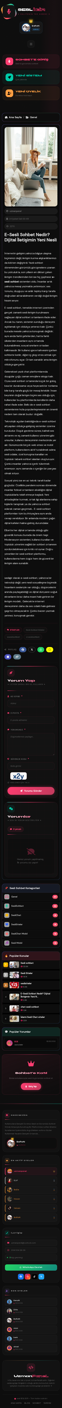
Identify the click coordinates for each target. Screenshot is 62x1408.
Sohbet (37, 1403)
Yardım (47, 1403)
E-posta (16, 713)
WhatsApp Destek (32, 1267)
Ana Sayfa (15, 117)
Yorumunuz (18, 729)
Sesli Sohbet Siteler (35, 630)
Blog (27, 1403)
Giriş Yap (32, 1086)
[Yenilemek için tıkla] (18, 776)
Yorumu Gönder (33, 790)
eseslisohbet (13, 637)
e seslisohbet (32, 637)
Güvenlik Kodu (20, 758)
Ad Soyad (16, 696)
